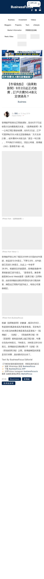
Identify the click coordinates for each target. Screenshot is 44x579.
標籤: (5, 379)
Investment (23, 20)
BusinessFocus (29, 366)
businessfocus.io (31, 371)
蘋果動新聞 (8, 383)
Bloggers (8, 25)
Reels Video (9, 36)
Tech (27, 25)
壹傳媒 (27, 379)
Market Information (14, 30)
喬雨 (16, 113)
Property (18, 25)
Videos (33, 20)
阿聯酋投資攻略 (31, 30)
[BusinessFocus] (22, 7)
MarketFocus (26, 374)
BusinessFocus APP (17, 369)
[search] (40, 8)
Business (11, 20)
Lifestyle (36, 25)
